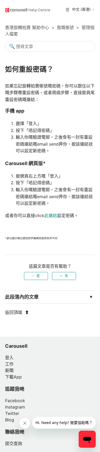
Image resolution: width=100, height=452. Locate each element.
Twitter (12, 413)
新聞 (9, 370)
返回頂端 (14, 312)
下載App (13, 376)
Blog (9, 419)
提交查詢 (13, 443)
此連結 (50, 215)
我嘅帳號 (65, 27)
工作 (9, 364)
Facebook (15, 400)
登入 (9, 357)
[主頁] (27, 9)
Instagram (15, 407)
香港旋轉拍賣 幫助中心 (27, 27)
